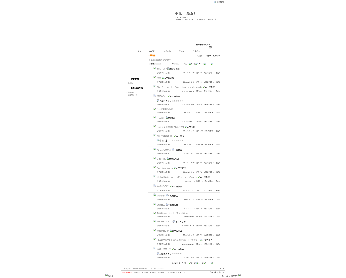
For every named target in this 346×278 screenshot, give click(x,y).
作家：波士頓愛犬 (181, 17)
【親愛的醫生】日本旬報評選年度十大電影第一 (178, 240)
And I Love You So (165, 168)
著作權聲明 (162, 273)
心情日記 (167, 73)
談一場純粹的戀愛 (165, 109)
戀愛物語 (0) (132, 95)
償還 (159, 78)
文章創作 (151, 51)
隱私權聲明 (172, 273)
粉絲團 (110, 276)
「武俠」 (161, 118)
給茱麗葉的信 (163, 231)
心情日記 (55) (133, 92)
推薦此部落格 (188, 20)
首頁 (139, 51)
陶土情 (130, 83)
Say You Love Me (165, 222)
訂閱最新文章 (211, 20)
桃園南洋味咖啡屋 (165, 136)
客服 (179, 273)
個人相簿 (167, 51)
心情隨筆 (160, 73)
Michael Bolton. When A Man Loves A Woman (177, 177)
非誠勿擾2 (161, 159)
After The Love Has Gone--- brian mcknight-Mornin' (179, 87)
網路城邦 (220, 2)
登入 (223, 276)
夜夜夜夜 (161, 195)
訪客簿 (181, 51)
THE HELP (162, 69)
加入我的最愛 (200, 20)
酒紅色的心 (162, 96)
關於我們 (137, 273)
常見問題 (145, 273)
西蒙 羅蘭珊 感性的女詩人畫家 (170, 127)
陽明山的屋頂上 (164, 150)
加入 (228, 276)
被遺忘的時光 (163, 186)
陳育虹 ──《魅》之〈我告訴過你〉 (173, 213)
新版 (190, 13)
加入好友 (178, 20)
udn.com (221, 272)
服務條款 (153, 273)
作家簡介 (196, 51)
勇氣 (178, 13)
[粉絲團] (106, 275)
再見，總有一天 (164, 249)
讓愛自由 (161, 205)
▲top (222, 268)
